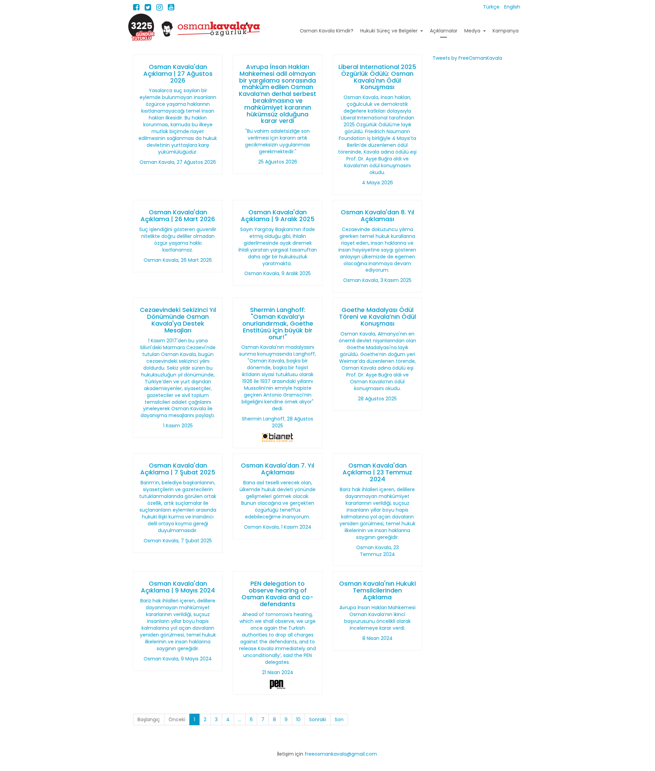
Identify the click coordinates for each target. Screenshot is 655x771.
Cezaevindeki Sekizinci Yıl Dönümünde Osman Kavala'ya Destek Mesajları (178, 319)
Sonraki (317, 719)
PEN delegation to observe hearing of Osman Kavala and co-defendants (278, 593)
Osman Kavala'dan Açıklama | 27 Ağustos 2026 (178, 73)
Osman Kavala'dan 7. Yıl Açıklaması (277, 468)
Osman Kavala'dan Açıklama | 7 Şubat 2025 (177, 468)
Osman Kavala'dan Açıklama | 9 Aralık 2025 (278, 215)
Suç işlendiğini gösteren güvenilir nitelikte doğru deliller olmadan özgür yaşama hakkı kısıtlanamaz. (177, 239)
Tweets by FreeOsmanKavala (467, 58)
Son (339, 719)
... (239, 719)
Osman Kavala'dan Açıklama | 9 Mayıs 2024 (178, 587)
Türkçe (492, 6)
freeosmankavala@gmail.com (341, 754)
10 (298, 719)
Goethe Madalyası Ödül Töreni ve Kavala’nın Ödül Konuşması (377, 316)
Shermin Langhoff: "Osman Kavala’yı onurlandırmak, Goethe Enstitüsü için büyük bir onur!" (277, 323)
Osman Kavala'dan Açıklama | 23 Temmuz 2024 (377, 472)
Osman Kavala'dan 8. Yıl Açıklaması (377, 215)
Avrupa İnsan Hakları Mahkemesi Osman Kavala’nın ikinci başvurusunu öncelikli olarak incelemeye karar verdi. (377, 617)
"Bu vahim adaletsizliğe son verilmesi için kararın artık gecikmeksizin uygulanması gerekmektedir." (277, 141)
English (512, 6)
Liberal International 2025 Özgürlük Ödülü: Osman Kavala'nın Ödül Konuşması (377, 76)
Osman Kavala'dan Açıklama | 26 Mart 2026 (178, 215)
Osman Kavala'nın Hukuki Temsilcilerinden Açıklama (377, 590)
